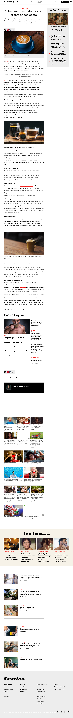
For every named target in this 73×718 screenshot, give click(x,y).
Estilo (17, 1)
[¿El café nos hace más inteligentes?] (11, 610)
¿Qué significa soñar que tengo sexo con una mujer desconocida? (44, 557)
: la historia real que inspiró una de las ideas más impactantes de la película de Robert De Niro (59, 61)
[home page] (9, 2)
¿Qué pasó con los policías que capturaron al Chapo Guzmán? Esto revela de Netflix (58, 37)
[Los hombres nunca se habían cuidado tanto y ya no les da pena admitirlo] (61, 544)
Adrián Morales (29, 26)
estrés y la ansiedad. (26, 186)
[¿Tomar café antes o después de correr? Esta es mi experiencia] (11, 631)
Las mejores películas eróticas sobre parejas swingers (11, 557)
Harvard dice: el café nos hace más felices (31, 660)
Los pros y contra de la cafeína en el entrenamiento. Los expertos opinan (16, 339)
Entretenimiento (25, 1)
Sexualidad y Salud (23, 8)
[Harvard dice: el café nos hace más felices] (11, 662)
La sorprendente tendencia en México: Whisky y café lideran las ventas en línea (36, 335)
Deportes (57, 1)
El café (6, 80)
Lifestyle (22, 589)
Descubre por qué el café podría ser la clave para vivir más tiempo (36, 323)
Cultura (33, 330)
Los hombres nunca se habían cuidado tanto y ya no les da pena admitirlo (61, 557)
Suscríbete (65, 1)
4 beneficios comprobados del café (36, 360)
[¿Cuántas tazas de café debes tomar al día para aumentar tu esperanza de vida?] (11, 646)
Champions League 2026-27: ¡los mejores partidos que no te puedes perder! (58, 53)
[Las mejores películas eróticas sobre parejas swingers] (11, 544)
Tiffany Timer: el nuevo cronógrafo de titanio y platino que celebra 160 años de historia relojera (58, 45)
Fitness (33, 1)
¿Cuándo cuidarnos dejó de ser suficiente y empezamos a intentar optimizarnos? (31, 577)
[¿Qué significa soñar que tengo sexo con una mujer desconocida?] (45, 544)
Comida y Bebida (39, 1)
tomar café (8, 378)
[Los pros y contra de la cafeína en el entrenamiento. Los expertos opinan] (17, 326)
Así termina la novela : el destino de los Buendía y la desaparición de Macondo (58, 28)
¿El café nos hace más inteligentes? (27, 608)
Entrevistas (49, 1)
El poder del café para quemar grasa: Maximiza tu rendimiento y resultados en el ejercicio (37, 348)
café (6, 61)
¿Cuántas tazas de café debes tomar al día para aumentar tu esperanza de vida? (30, 645)
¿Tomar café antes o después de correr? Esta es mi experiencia (30, 628)
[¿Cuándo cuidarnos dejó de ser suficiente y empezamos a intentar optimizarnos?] (11, 579)
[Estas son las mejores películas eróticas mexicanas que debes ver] (28, 544)
